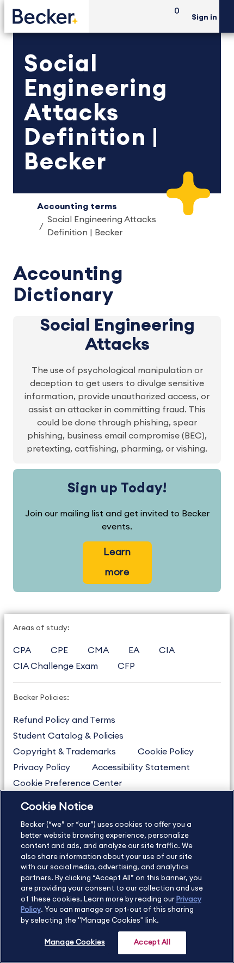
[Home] (46, 16)
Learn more (117, 562)
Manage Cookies (75, 942)
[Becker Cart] (173, 16)
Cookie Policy (166, 751)
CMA (98, 650)
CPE (59, 650)
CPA (22, 650)
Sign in (204, 17)
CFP (126, 666)
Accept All (152, 942)
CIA (167, 650)
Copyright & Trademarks (64, 751)
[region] (117, 876)
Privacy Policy (41, 767)
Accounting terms (77, 206)
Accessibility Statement (141, 767)
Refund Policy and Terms (64, 720)
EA (133, 650)
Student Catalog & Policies (68, 736)
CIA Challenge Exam (55, 666)
